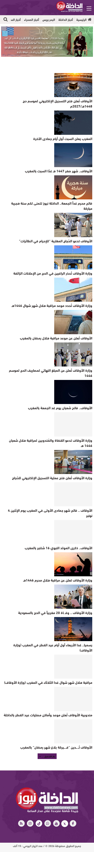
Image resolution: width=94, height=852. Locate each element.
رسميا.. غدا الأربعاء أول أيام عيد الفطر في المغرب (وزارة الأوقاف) (52, 647)
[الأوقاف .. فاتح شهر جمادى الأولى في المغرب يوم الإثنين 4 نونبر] (73, 494)
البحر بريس (48, 19)
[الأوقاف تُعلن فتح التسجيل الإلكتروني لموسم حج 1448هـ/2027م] (73, 85)
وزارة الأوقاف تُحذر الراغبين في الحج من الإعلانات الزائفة (52, 273)
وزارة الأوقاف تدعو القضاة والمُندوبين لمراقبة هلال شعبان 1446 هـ (50, 442)
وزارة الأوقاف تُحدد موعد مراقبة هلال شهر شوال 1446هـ (52, 305)
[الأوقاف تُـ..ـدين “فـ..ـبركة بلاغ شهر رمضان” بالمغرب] (73, 731)
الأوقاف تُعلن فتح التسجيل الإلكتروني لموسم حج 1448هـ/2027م (57, 103)
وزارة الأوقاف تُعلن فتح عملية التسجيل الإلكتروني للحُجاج (52, 477)
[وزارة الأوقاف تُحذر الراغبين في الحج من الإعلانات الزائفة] (73, 257)
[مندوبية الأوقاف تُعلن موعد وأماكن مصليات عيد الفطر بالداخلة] (73, 699)
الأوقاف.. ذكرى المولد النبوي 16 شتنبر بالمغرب (58, 547)
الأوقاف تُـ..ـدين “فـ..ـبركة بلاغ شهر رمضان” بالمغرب (56, 747)
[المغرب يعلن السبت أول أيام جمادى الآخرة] (73, 123)
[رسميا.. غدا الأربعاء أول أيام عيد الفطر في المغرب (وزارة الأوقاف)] (73, 629)
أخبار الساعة (13, 19)
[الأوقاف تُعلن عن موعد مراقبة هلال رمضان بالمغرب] (73, 322)
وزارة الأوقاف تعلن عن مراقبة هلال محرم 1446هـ (57, 580)
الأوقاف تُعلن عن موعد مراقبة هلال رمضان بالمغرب (56, 338)
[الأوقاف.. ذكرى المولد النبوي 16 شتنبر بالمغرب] (73, 532)
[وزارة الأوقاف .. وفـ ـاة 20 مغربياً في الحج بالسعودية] (73, 597)
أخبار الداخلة (65, 19)
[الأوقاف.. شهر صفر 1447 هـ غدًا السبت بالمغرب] (73, 155)
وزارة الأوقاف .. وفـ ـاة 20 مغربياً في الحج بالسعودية (55, 612)
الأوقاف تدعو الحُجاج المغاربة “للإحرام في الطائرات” (55, 241)
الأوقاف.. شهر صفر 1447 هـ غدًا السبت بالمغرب (58, 171)
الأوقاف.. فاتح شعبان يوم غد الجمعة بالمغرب (60, 407)
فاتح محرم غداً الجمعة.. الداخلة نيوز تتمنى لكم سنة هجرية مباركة (51, 205)
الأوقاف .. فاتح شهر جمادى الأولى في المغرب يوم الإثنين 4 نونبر (50, 512)
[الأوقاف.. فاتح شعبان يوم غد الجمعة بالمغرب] (73, 392)
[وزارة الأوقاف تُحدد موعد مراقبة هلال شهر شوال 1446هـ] (73, 290)
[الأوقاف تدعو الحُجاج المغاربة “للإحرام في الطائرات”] (73, 225)
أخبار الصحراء (31, 19)
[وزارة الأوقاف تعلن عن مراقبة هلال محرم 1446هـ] (73, 564)
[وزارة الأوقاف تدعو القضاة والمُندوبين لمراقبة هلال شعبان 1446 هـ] (73, 424)
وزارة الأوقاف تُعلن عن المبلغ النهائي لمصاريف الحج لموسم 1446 (50, 372)
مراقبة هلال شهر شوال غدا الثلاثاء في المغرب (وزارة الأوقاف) (48, 682)
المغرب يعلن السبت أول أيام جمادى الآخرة (62, 138)
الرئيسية (81, 19)
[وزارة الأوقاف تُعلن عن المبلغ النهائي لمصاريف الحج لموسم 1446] (73, 354)
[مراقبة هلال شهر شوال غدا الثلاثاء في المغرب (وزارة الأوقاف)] (73, 667)
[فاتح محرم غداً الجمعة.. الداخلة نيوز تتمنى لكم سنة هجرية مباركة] (73, 187)
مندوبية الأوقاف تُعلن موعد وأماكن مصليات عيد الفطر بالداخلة (48, 715)
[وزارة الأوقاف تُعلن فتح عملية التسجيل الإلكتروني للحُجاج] (73, 462)
